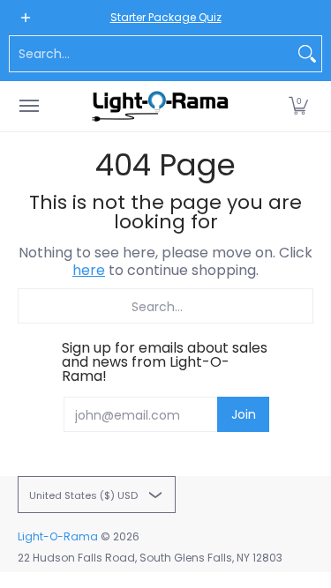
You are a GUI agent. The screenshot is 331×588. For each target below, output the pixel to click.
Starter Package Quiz (166, 17)
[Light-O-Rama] (161, 106)
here (88, 270)
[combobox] (151, 53)
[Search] (307, 53)
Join (243, 414)
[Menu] (28, 106)
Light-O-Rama (58, 536)
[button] (298, 106)
